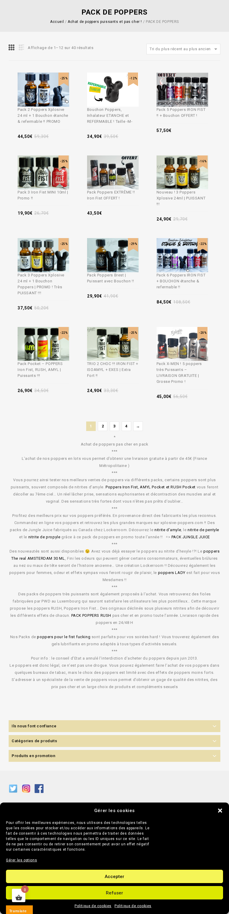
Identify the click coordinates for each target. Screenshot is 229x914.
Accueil (57, 22)
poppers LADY (171, 572)
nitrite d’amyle (167, 530)
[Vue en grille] (12, 47)
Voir (51, 78)
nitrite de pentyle (203, 530)
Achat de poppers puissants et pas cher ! (105, 22)
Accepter (114, 876)
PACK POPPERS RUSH (91, 615)
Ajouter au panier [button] (37, 78)
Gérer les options (21, 860)
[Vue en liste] (21, 47)
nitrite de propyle (44, 537)
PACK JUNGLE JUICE (190, 537)
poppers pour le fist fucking (63, 637)
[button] (220, 811)
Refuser (114, 893)
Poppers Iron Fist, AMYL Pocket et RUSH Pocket (151, 487)
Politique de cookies (93, 906)
